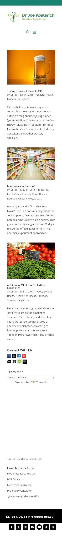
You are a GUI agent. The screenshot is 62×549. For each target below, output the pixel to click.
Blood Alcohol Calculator (21, 473)
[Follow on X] (18, 527)
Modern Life (14, 99)
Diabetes (43, 189)
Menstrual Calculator (19, 485)
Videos (25, 99)
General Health (44, 94)
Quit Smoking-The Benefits (23, 496)
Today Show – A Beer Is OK (24, 91)
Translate (42, 382)
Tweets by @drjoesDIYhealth (24, 459)
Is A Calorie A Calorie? (21, 186)
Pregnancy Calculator (19, 490)
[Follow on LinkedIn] (32, 527)
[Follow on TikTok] (46, 527)
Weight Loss (35, 198)
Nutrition (12, 198)
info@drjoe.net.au (40, 517)
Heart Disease (40, 194)
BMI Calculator (15, 479)
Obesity (22, 198)
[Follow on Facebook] (11, 527)
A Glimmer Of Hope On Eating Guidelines (26, 286)
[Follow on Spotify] (53, 527)
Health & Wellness (26, 295)
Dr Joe (13, 94)
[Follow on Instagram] (25, 527)
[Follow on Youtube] (39, 527)
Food (10, 194)
